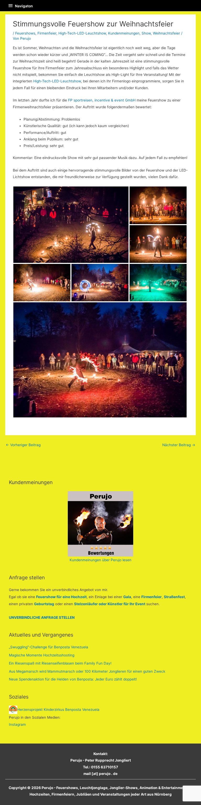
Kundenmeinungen (123, 33)
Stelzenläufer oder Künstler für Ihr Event (109, 604)
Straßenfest (174, 597)
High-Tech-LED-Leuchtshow (82, 33)
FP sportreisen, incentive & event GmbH (102, 100)
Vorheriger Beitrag (23, 445)
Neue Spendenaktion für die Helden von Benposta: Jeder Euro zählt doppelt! (73, 679)
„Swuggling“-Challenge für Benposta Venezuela (48, 647)
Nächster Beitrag (178, 445)
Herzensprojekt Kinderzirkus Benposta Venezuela (58, 709)
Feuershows (25, 33)
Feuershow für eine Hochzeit (61, 597)
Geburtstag (44, 604)
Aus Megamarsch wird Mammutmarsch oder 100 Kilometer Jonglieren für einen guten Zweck (87, 671)
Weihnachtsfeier (166, 33)
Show (146, 33)
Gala (127, 597)
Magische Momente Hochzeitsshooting (41, 655)
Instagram (17, 724)
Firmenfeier (46, 33)
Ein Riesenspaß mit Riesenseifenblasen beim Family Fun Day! (60, 663)
